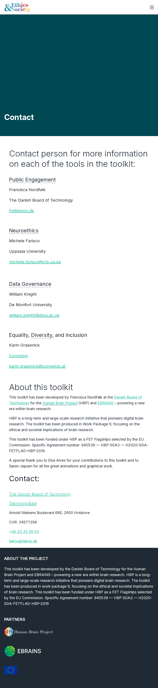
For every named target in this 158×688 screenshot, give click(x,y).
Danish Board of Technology (95, 569)
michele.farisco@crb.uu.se (35, 261)
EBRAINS (106, 403)
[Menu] (152, 7)
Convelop (18, 355)
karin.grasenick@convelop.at (37, 366)
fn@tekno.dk (21, 210)
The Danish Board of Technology (40, 494)
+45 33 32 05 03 (24, 531)
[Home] (17, 7)
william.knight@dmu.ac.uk (34, 315)
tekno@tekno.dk (23, 541)
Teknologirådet (23, 503)
